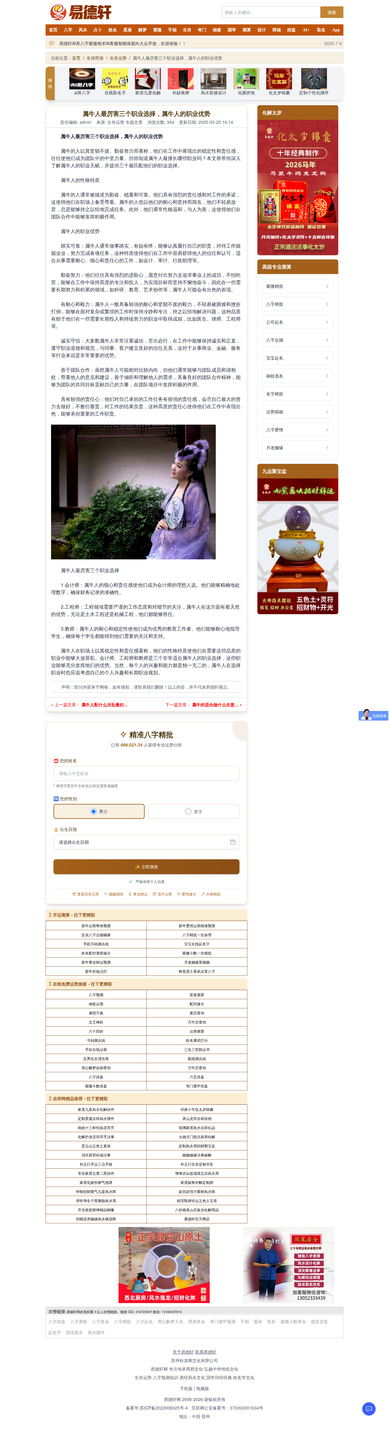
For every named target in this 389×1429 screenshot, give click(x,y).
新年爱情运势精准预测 (197, 925)
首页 (53, 30)
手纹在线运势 (96, 1049)
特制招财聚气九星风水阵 (96, 1191)
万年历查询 (197, 1021)
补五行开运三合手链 (96, 1163)
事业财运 (140, 894)
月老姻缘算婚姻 (197, 962)
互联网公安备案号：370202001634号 (227, 1408)
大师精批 (213, 894)
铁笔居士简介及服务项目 (82, 43)
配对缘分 (197, 1003)
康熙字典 (96, 1012)
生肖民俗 (95, 58)
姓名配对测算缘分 (96, 952)
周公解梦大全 (170, 1321)
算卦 (271, 1321)
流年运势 (164, 894)
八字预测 (96, 994)
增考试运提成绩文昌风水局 (197, 1173)
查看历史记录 (88, 894)
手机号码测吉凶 (96, 943)
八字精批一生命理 (197, 934)
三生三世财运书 (197, 1049)
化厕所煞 (246, 92)
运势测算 (197, 1031)
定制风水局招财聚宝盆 (197, 1145)
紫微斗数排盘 (96, 1085)
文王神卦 (96, 1021)
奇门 (202, 30)
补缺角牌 (180, 92)
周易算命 (196, 1321)
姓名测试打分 (197, 1040)
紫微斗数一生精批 (197, 952)
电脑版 (202, 1388)
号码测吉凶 (96, 1040)
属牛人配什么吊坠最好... (104, 704)
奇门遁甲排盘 (197, 1085)
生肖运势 (118, 58)
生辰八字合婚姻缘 (96, 934)
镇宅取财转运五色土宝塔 (197, 1200)
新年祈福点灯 (96, 971)
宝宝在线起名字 (197, 943)
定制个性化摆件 (314, 92)
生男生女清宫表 (96, 1058)
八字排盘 (96, 1076)
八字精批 (122, 1321)
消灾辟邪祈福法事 (96, 1154)
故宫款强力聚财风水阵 (197, 1191)
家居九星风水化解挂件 (96, 1109)
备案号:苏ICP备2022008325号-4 (157, 1408)
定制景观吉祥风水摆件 (96, 1118)
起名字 (54, 1332)
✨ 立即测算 (146, 867)
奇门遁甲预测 (223, 1321)
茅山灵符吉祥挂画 (197, 1118)
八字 (68, 30)
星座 (127, 30)
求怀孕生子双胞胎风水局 (96, 1200)
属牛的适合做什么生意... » (216, 704)
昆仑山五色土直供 (96, 1145)
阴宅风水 (74, 1332)
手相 (172, 30)
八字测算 (78, 1321)
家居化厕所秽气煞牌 (96, 1182)
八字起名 (144, 1321)
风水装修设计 (213, 92)
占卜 (98, 30)
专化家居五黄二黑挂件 (96, 1173)
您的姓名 (65, 760)
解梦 (142, 30)
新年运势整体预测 (96, 925)
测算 (247, 30)
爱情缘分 (189, 894)
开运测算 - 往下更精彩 (74, 915)
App (336, 30)
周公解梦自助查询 (96, 1067)
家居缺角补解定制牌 (197, 1182)
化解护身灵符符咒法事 (96, 1136)
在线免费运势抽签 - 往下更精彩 (82, 984)
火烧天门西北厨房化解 (197, 1136)
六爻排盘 (197, 1076)
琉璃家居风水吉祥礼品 (197, 1127)
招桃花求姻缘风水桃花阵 (96, 1218)
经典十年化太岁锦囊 (197, 1109)
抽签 (217, 30)
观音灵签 (319, 1321)
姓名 (112, 30)
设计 (261, 30)
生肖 (187, 30)
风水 (83, 30)
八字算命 (100, 1321)
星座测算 (197, 994)
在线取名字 (115, 92)
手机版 (186, 1388)
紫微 (157, 30)
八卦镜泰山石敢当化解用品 (197, 1209)
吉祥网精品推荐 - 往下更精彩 (80, 1098)
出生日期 (65, 829)
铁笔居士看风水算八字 (197, 971)
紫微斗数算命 (293, 1321)
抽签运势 (96, 1003)
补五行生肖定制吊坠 (197, 1163)
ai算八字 (82, 92)
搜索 (332, 12)
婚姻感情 (116, 894)
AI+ (306, 30)
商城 (276, 30)
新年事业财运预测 (96, 962)
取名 (321, 30)
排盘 (291, 30)
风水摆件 (96, 1332)
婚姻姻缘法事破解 (197, 1154)
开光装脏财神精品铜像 (96, 1209)
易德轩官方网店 (197, 1218)
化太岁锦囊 (279, 92)
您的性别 (65, 798)
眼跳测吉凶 (197, 1058)
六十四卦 (96, 1031)
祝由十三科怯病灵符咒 (96, 1127)
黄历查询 (197, 1012)
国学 (232, 30)
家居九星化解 (148, 92)
